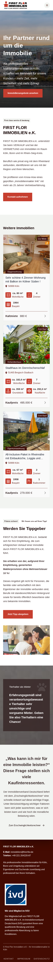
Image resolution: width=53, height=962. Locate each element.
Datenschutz (42, 959)
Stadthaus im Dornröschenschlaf (25, 367)
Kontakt (9, 959)
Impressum (23, 959)
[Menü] (47, 5)
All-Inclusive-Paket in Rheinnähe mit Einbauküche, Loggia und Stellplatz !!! (24, 458)
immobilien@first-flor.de (22, 852)
